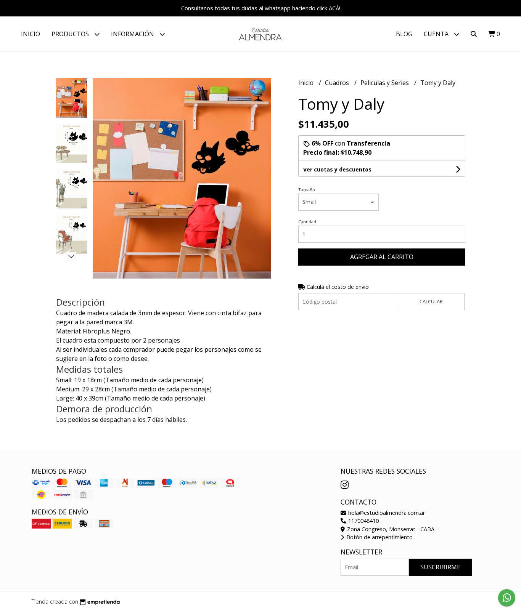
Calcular (431, 301)
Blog (404, 34)
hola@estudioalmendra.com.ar (386, 512)
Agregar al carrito (381, 257)
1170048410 (363, 520)
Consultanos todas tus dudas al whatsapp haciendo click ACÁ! (260, 8)
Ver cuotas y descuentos (337, 169)
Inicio (30, 34)
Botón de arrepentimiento (379, 537)
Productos (70, 34)
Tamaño (306, 189)
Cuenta (437, 34)
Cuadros (338, 83)
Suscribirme (440, 567)
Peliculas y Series (385, 83)
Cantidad (307, 221)
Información (133, 34)
